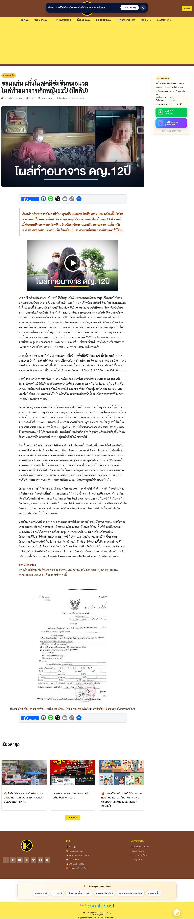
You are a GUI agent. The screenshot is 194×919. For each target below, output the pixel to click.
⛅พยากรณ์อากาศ (126, 20)
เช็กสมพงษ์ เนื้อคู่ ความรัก (79, 893)
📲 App (24, 20)
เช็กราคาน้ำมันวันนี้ (19, 708)
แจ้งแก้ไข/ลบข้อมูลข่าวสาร (97, 914)
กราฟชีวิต (57, 893)
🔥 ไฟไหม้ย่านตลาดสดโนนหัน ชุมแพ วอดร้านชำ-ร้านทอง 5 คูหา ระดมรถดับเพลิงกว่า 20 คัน (23, 797)
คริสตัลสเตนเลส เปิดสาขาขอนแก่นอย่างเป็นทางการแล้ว (71, 795)
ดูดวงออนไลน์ (41, 893)
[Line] (40, 860)
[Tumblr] (13, 860)
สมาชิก (187, 8)
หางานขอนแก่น (63, 20)
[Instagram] (27, 860)
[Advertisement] (97, 44)
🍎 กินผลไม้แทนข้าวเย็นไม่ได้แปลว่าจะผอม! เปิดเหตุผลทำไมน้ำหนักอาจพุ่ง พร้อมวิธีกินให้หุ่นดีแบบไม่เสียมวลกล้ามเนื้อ (121, 799)
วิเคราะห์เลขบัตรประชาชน (130, 893)
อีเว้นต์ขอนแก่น (103, 20)
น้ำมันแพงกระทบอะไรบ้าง (78, 708)
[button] (72, 817)
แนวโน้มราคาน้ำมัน (55, 708)
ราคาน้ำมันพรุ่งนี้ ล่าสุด (102, 708)
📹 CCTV (146, 20)
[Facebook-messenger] (47, 860)
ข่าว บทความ (40, 20)
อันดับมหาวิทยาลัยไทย (124, 708)
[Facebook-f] (6, 860)
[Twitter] (33, 860)
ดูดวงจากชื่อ (153, 893)
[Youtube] (20, 860)
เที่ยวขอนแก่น (83, 20)
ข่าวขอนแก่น (8, 75)
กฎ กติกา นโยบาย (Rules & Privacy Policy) (97, 913)
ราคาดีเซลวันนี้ (37, 708)
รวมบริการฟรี (164, 20)
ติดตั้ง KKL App (129, 7)
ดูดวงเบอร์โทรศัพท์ (104, 893)
